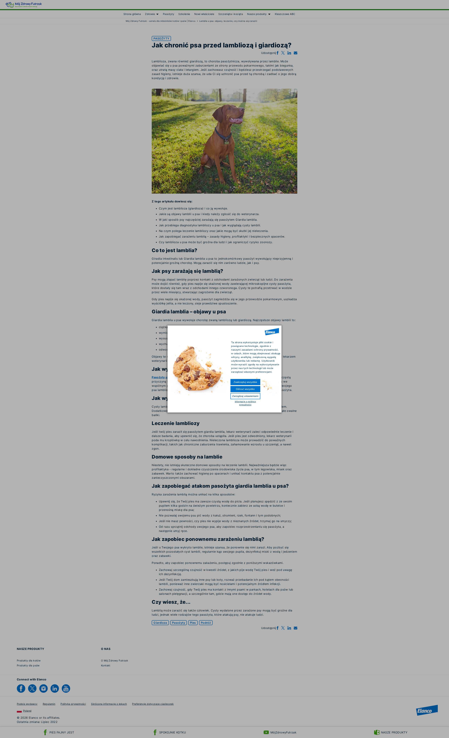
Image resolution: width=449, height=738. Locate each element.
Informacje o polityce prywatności (245, 403)
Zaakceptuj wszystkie (245, 382)
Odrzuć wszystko (245, 389)
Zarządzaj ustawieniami (245, 396)
